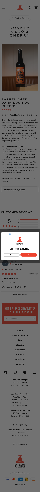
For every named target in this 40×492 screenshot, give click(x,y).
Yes (29, 255)
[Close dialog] (10, 234)
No (11, 255)
